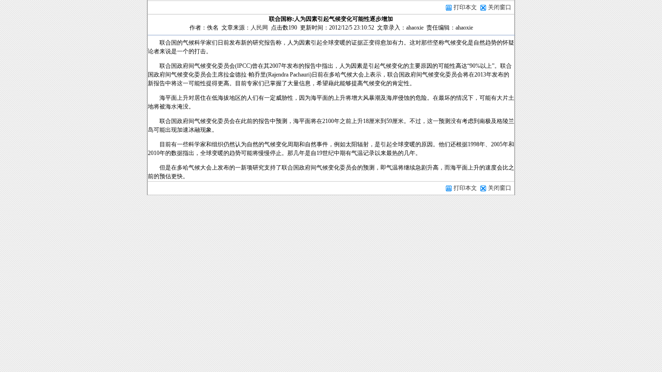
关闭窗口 (499, 7)
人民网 (259, 27)
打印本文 (464, 7)
